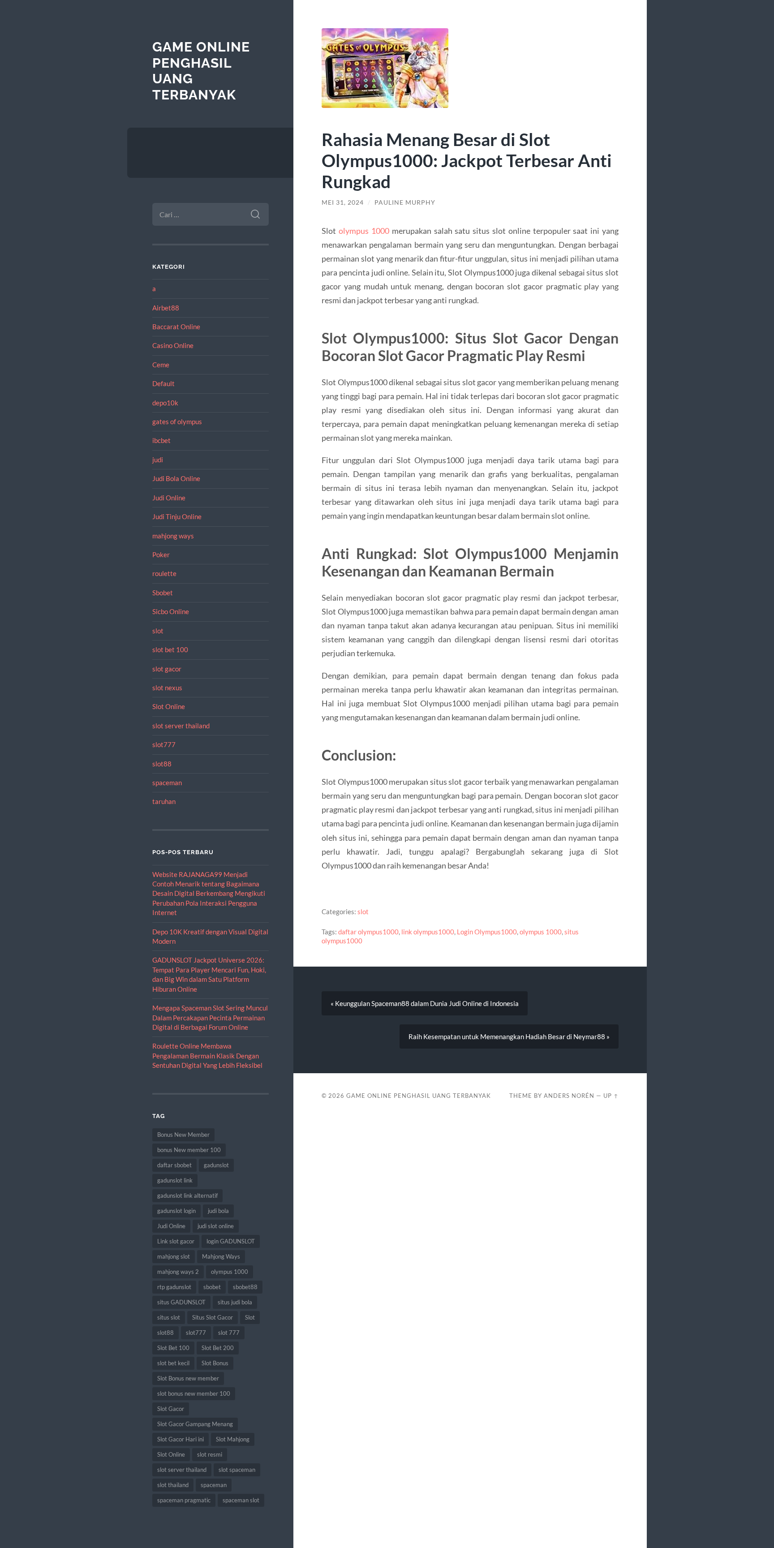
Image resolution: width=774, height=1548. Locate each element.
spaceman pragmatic (184, 1500)
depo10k (165, 403)
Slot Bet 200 (218, 1347)
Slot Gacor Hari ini (180, 1439)
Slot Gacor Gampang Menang (195, 1424)
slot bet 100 (170, 649)
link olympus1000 (427, 932)
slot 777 (229, 1332)
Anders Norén (569, 1095)
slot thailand (173, 1484)
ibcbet (161, 440)
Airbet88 (165, 308)
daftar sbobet (174, 1165)
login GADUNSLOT (230, 1241)
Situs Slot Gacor (212, 1317)
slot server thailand (181, 726)
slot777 (164, 744)
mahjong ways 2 (178, 1271)
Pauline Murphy (404, 202)
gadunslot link (175, 1180)
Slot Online (168, 706)
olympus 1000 (229, 1271)
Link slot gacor (175, 1241)
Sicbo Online (170, 611)
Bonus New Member (183, 1134)
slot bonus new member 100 (193, 1393)
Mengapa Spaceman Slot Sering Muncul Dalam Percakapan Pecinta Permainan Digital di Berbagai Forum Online (210, 1017)
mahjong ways (173, 536)
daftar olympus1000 (368, 932)
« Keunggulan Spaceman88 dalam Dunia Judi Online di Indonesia (425, 1003)
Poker (161, 554)
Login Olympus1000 (487, 932)
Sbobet (162, 593)
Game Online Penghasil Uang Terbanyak (418, 1095)
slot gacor (166, 669)
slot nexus (167, 688)
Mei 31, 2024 (343, 202)
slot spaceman (237, 1469)
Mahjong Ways (221, 1256)
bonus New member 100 (189, 1149)
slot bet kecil (173, 1363)
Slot (250, 1317)
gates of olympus (177, 421)
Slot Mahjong (232, 1439)
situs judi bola (235, 1302)
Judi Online (168, 498)
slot (157, 631)
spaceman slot (241, 1500)
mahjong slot (173, 1256)
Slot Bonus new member (188, 1378)
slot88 (162, 764)
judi (157, 460)
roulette (164, 573)
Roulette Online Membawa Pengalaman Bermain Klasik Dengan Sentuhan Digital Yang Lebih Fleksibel (207, 1055)
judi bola (218, 1210)
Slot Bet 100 (173, 1347)
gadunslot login (176, 1210)
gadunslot (216, 1165)
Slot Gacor (170, 1408)
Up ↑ (611, 1095)
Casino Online (173, 345)
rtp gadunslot (174, 1286)
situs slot (168, 1317)
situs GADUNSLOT (181, 1302)
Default (163, 383)
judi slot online (216, 1226)
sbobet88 (245, 1286)
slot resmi (209, 1454)
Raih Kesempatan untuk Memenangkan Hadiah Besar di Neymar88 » (509, 1036)
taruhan (164, 801)
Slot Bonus (215, 1363)
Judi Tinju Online (177, 516)
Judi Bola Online (176, 478)
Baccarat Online (176, 326)
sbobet (212, 1286)
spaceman (167, 782)
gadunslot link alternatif (187, 1195)
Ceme (160, 365)
